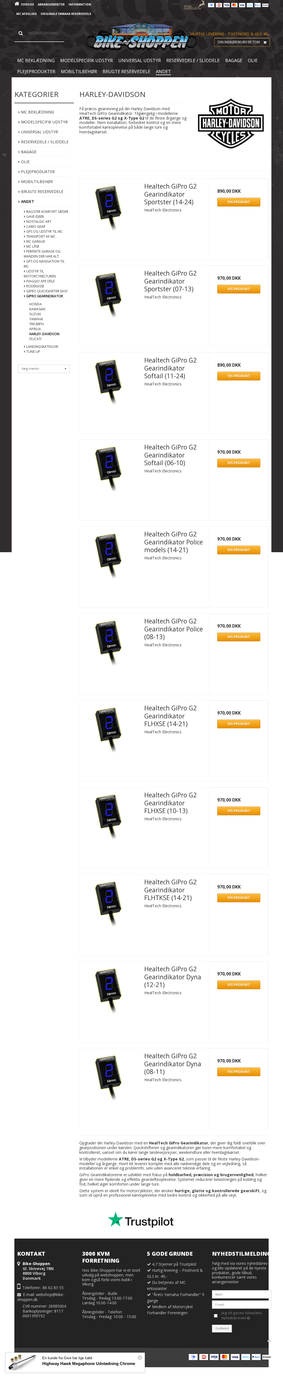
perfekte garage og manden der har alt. (42, 254)
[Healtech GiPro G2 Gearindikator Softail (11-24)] (109, 382)
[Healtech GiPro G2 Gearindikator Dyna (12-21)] (109, 990)
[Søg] (39, 33)
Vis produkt (238, 202)
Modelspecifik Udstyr (44, 122)
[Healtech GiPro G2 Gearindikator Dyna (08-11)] (109, 1077)
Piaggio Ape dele (40, 281)
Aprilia (35, 329)
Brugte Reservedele (41, 191)
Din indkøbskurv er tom (239, 42)
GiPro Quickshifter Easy (46, 291)
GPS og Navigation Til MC (44, 264)
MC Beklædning (37, 112)
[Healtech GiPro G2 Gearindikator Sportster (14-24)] (109, 208)
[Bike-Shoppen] (141, 37)
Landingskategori (41, 346)
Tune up (32, 351)
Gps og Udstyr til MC (44, 231)
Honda (35, 304)
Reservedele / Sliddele (44, 141)
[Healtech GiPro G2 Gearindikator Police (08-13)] (109, 643)
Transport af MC (40, 236)
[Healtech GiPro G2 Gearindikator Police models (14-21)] (109, 556)
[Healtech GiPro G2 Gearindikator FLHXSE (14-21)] (109, 730)
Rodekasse (34, 286)
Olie (25, 161)
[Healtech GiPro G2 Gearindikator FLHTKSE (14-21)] (109, 903)
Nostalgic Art (38, 221)
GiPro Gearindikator (44, 296)
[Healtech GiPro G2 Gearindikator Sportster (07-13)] (109, 295)
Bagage (28, 151)
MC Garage (35, 241)
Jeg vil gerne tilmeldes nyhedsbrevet (241, 1315)
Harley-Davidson (44, 334)
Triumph (36, 324)
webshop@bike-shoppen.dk (40, 1297)
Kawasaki (37, 309)
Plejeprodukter (37, 171)
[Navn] (241, 1294)
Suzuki (35, 314)
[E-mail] (241, 1304)
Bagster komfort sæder (46, 211)
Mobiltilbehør (36, 181)
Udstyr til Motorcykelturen (40, 274)
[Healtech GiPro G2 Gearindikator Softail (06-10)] (109, 469)
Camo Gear (35, 226)
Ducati (35, 339)
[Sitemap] (269, 1340)
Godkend (222, 1328)
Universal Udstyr (39, 131)
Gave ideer (34, 216)
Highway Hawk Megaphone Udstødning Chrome (88, 1363)
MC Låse (32, 246)
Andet (27, 201)
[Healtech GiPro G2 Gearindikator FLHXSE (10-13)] (109, 817)
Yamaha (36, 319)
